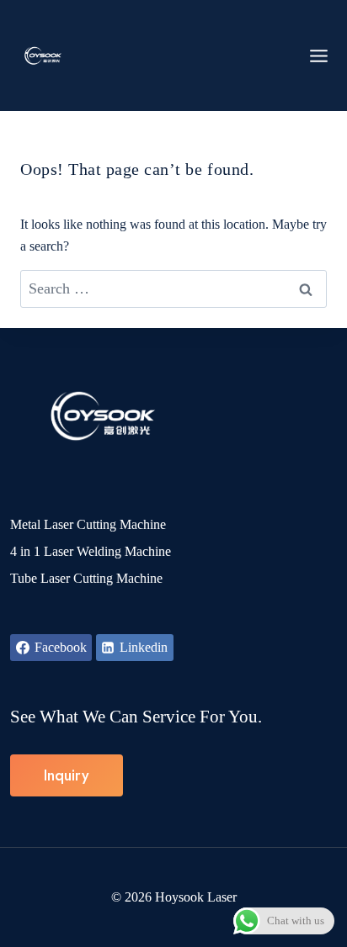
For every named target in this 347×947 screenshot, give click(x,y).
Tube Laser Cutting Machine (86, 578)
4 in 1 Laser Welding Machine (90, 551)
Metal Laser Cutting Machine (88, 524)
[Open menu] (319, 55)
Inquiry (66, 775)
